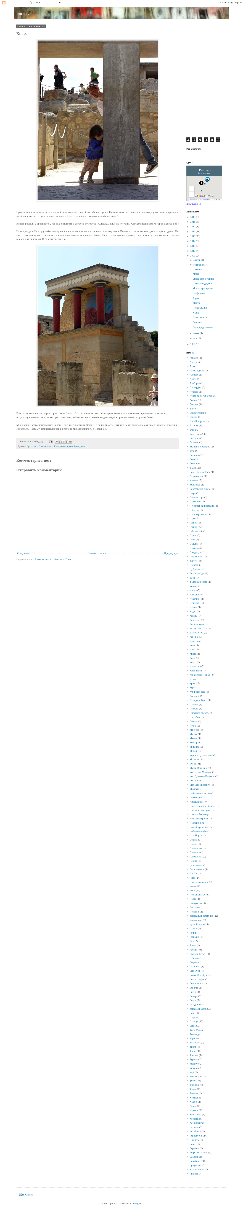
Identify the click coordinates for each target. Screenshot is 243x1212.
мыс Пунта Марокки (201, 772)
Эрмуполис (196, 1165)
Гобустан (194, 510)
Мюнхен (194, 788)
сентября (198, 264)
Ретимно (197, 322)
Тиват (193, 1046)
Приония (194, 911)
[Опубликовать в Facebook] (67, 442)
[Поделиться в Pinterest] (70, 442)
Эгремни (194, 1148)
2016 (193, 221)
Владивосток (196, 476)
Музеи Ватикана (198, 768)
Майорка (194, 729)
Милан (193, 750)
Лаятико (194, 704)
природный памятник (201, 915)
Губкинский (196, 531)
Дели (192, 539)
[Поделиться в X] (63, 442)
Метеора (194, 742)
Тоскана (194, 1055)
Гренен (193, 522)
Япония (194, 1173)
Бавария (194, 404)
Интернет (195, 594)
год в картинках (198, 514)
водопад (194, 480)
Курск (193, 687)
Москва (194, 759)
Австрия (194, 362)
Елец (192, 577)
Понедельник (200, 307)
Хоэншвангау (197, 1122)
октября (197, 259)
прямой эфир (73, 446)
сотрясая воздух (198, 1008)
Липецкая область (199, 712)
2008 (193, 344)
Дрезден (194, 564)
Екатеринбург (197, 573)
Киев (192, 645)
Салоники (195, 966)
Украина (194, 1068)
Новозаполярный (199, 818)
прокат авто (196, 920)
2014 (193, 231)
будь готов (32, 446)
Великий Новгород (200, 446)
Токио (193, 1051)
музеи (63, 446)
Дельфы (194, 543)
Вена (192, 459)
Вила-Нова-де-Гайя (200, 472)
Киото (193, 653)
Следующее (23, 553)
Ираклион (198, 269)
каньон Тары (196, 632)
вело (192, 450)
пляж (192, 890)
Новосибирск (197, 822)
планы (193, 886)
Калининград (197, 624)
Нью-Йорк (195, 835)
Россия (193, 949)
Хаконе (193, 1101)
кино (192, 649)
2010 (193, 250)
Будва (193, 429)
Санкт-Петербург (199, 975)
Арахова (194, 391)
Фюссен (194, 1093)
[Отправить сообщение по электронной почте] (50, 441)
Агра (192, 366)
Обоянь (193, 839)
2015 (193, 226)
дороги (193, 560)
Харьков (194, 1110)
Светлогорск (196, 983)
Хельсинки (195, 1114)
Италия (193, 607)
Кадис (193, 611)
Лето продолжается (203, 327)
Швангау (194, 1139)
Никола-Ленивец (199, 814)
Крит (56, 446)
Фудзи (193, 1089)
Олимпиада (196, 848)
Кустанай (194, 696)
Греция (42, 446)
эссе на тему (196, 1169)
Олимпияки (196, 856)
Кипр (192, 658)
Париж (193, 860)
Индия (193, 590)
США (193, 1025)
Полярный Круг (198, 894)
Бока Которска (197, 421)
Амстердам (195, 387)
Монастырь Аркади (203, 288)
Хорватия (195, 1118)
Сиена (193, 992)
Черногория (196, 1135)
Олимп (193, 844)
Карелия (194, 636)
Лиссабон (195, 717)
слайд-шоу (195, 1004)
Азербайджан (197, 370)
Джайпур (195, 548)
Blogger (137, 1203)
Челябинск (195, 1131)
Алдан (193, 378)
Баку (192, 408)
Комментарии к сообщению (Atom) (53, 559)
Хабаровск (195, 1097)
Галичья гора (197, 497)
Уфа (192, 1072)
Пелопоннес (196, 865)
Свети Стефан (197, 979)
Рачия (193, 932)
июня (196, 333)
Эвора (193, 1144)
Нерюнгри (195, 797)
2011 (193, 245)
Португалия (196, 903)
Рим (192, 941)
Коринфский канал (200, 674)
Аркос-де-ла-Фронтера (202, 395)
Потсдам (194, 907)
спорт (193, 1017)
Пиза (192, 877)
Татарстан (195, 1042)
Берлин (193, 417)
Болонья (194, 425)
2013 (193, 236)
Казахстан (195, 620)
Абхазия (194, 357)
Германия (195, 501)
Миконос (194, 746)
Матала (196, 302)
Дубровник (196, 569)
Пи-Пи (193, 873)
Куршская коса (197, 691)
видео (193, 467)
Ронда (193, 945)
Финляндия (196, 1076)
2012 (193, 241)
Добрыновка (196, 556)
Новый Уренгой (198, 827)
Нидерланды (196, 801)
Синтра (193, 996)
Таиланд (194, 1034)
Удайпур (194, 1063)
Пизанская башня (199, 882)
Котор (193, 679)
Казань (193, 615)
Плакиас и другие (202, 283)
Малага (193, 734)
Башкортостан (197, 412)
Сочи (192, 1013)
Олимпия (195, 852)
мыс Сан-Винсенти (200, 784)
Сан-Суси (195, 970)
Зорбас (196, 298)
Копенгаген (196, 670)
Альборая (195, 383)
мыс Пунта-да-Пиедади (202, 776)
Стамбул (194, 1021)
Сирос (193, 1000)
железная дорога (198, 581)
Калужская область (200, 628)
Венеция (194, 463)
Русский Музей (198, 953)
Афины (193, 400)
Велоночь (195, 455)
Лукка (193, 725)
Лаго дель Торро (198, 700)
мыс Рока (195, 780)
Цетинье (194, 1127)
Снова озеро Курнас (203, 278)
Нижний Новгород (200, 810)
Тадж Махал (196, 1030)
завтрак (194, 586)
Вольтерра (195, 484)
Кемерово (195, 641)
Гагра (193, 493)
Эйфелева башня (198, 1152)
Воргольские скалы (200, 488)
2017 (193, 216)
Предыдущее (171, 553)
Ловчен (193, 721)
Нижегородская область (202, 806)
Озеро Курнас (200, 317)
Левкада (194, 708)
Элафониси (199, 293)
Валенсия (195, 438)
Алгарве (194, 374)
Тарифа (194, 1038)
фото (83, 446)
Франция (194, 1084)
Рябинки (194, 958)
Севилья (194, 987)
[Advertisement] (205, 78)
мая (195, 338)
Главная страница (97, 553)
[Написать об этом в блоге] (60, 442)
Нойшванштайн (198, 831)
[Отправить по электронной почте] (57, 442)
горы (192, 518)
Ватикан (194, 442)
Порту (193, 898)
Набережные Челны (200, 793)
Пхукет (193, 928)
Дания (193, 535)
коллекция (195, 666)
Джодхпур (195, 552)
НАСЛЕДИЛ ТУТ (194, 204)
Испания (194, 602)
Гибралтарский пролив (202, 505)
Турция (193, 1059)
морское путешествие (201, 755)
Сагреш (194, 962)
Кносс (50, 446)
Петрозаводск (197, 869)
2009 (193, 255)
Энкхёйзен (195, 1161)
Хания (196, 312)
